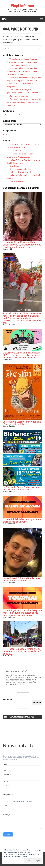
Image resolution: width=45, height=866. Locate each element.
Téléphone (8, 794)
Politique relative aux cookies (17, 856)
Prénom (7, 775)
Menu (4, 19)
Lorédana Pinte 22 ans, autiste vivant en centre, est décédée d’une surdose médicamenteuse (22, 244)
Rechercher (8, 699)
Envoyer (8, 834)
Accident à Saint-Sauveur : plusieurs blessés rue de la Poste (22, 520)
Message (7, 814)
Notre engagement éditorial (21, 169)
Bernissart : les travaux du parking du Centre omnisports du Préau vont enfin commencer (24, 101)
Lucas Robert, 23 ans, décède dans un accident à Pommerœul (21, 579)
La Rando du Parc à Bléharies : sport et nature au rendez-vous (22, 488)
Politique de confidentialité (21, 172)
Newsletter (14, 166)
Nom (5, 764)
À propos (17, 150)
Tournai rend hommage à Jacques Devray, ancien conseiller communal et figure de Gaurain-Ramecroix (23, 62)
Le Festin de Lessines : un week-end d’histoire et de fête (22, 422)
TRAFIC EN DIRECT (17, 181)
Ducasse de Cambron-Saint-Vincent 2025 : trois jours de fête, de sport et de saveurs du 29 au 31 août (21, 355)
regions (5, 134)
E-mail (6, 785)
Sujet (5, 805)
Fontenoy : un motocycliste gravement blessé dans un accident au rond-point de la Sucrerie (23, 92)
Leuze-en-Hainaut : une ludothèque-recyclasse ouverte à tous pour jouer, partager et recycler (23, 71)
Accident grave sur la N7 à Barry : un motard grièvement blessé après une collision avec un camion (22, 612)
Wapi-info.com (22, 5)
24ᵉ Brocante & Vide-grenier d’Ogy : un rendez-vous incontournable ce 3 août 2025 (22, 651)
